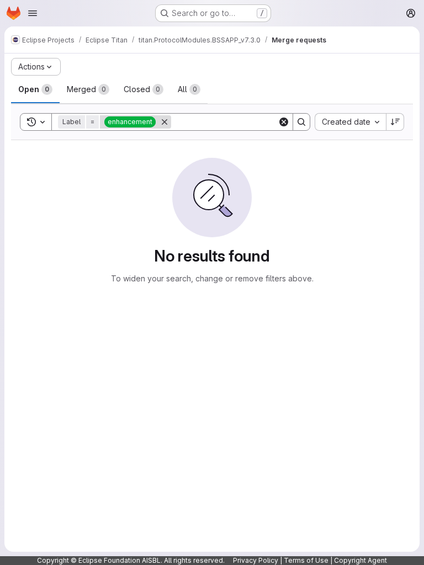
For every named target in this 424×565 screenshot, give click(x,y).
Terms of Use (306, 560)
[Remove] (164, 122)
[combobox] (350, 122)
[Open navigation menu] (32, 13)
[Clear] (283, 122)
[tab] (35, 89)
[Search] (301, 122)
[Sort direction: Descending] (395, 122)
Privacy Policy (255, 560)
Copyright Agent (360, 560)
